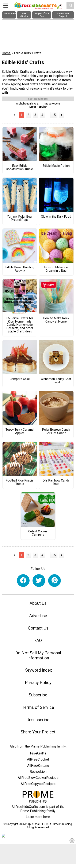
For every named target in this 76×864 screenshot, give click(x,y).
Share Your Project (38, 731)
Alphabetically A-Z (27, 103)
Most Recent (52, 103)
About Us (38, 603)
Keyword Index (38, 670)
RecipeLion (38, 772)
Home (6, 53)
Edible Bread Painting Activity (19, 269)
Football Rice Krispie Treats (20, 482)
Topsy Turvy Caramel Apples (19, 431)
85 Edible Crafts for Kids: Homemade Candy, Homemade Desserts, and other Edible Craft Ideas (20, 325)
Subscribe (38, 694)
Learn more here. (38, 817)
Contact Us (38, 628)
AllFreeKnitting (38, 765)
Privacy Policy (38, 682)
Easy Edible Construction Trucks (20, 167)
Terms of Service (38, 707)
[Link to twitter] (39, 580)
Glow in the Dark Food (56, 216)
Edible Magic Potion (56, 166)
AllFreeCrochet (38, 759)
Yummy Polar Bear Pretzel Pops (20, 218)
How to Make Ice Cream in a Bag (56, 269)
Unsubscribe (38, 719)
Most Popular (38, 106)
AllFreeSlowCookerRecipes (38, 778)
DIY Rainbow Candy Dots (56, 482)
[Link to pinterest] (54, 580)
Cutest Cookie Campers (38, 533)
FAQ (38, 640)
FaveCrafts (38, 753)
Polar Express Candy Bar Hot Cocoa (56, 431)
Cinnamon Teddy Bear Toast (56, 380)
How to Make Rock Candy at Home (56, 320)
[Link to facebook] (23, 580)
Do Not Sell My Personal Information (38, 655)
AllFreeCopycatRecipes (38, 784)
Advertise (38, 615)
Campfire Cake (20, 379)
